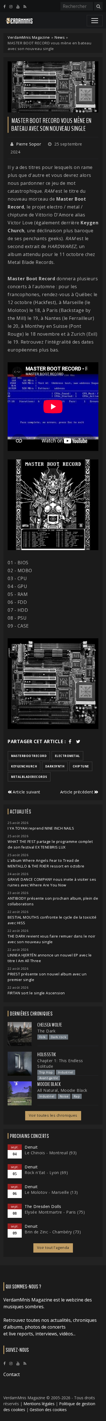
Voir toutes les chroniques (53, 1115)
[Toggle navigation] (95, 20)
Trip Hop (46, 1072)
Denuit (31, 1147)
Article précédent (77, 792)
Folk (42, 1037)
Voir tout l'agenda (53, 1247)
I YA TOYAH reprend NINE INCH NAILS (41, 828)
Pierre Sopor (28, 144)
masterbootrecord (29, 756)
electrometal (67, 756)
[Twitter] (78, 741)
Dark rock (58, 1037)
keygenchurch (24, 766)
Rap (77, 1096)
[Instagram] (10, 6)
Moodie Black (48, 1084)
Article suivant (26, 792)
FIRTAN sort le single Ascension (36, 993)
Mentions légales (39, 1403)
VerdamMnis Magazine (29, 37)
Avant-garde (48, 1078)
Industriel (65, 1072)
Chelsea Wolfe (49, 1024)
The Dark (46, 1031)
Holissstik (46, 1054)
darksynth (55, 766)
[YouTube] (18, 6)
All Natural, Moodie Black (62, 1090)
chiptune (81, 766)
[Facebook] (4, 6)
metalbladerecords (29, 777)
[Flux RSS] (24, 6)
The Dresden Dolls (43, 1206)
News (60, 37)
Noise (64, 1096)
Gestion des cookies (48, 1409)
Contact (11, 1374)
